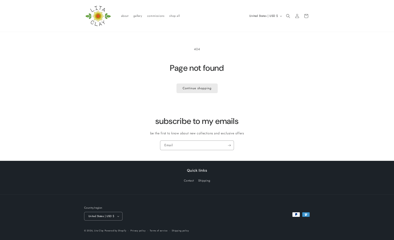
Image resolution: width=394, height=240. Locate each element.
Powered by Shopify (115, 230)
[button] (288, 16)
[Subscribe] (229, 145)
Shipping (204, 180)
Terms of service (158, 230)
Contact (189, 180)
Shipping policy (180, 230)
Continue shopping (197, 88)
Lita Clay (99, 230)
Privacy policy (138, 230)
